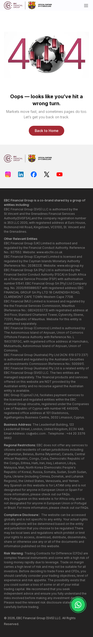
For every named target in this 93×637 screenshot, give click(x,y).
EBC (19, 618)
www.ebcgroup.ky (70, 265)
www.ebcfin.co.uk (49, 252)
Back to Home (47, 130)
